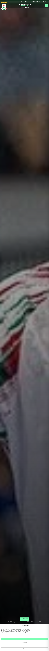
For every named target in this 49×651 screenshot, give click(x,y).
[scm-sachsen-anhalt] (24, 6)
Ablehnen (24, 642)
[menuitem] (26, 1)
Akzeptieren (24, 639)
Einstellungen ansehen (24, 646)
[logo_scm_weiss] (4, 6)
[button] (47, 625)
